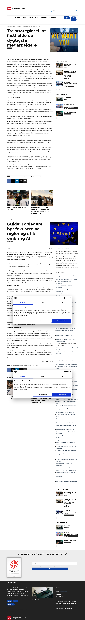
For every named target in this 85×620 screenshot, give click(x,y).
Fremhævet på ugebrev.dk (16, 176)
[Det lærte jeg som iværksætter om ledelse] (59, 106)
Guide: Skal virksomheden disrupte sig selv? (70, 84)
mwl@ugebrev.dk (63, 598)
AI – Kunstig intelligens (70, 112)
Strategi (8, 204)
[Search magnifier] (76, 10)
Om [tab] (62, 302)
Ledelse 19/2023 (37, 176)
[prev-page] (57, 89)
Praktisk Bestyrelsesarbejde (69, 86)
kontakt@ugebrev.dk (64, 591)
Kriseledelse (67, 97)
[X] (13, 181)
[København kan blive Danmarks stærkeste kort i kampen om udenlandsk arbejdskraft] (42, 198)
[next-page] (59, 89)
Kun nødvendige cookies (42, 320)
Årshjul (12, 26)
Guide (23, 176)
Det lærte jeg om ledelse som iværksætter (69, 108)
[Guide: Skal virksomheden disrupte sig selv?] (59, 83)
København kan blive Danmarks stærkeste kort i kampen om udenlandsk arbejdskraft (41, 210)
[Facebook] (9, 181)
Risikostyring (66, 99)
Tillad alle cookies (61, 320)
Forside (8, 26)
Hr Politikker (17, 26)
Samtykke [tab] (22, 302)
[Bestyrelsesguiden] (27, 8)
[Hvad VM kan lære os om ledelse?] (18, 198)
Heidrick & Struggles (20, 64)
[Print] (25, 181)
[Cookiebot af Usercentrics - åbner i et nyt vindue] (65, 298)
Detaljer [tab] (42, 302)
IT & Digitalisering (67, 113)
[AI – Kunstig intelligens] (59, 113)
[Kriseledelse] (59, 99)
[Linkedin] (17, 181)
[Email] (21, 181)
